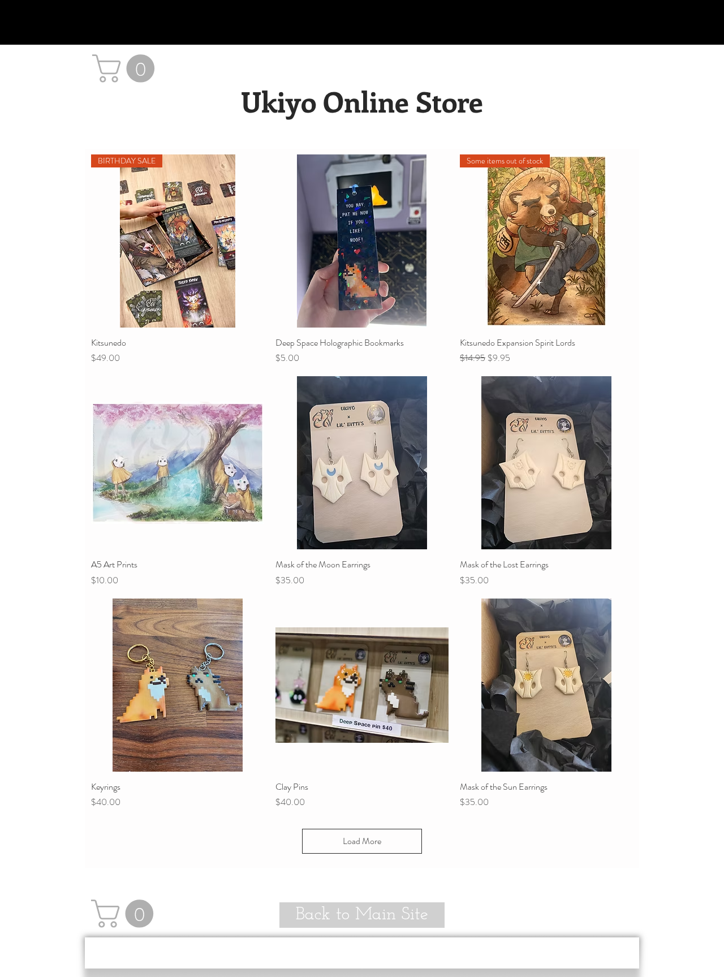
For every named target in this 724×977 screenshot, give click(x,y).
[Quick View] (362, 241)
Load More (362, 840)
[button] (126, 68)
